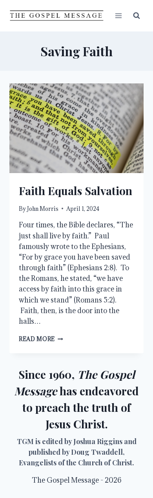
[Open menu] (118, 15)
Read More (41, 339)
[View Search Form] (136, 16)
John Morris (42, 208)
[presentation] (76, 128)
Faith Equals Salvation (75, 190)
